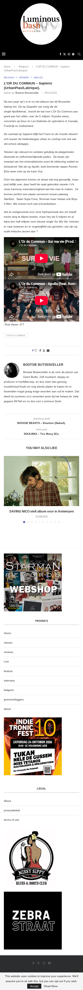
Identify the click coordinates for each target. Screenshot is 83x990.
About (7, 800)
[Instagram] (69, 54)
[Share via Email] (48, 350)
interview (9, 680)
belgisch (9, 690)
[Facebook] (60, 54)
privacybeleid (12, 810)
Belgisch (23, 66)
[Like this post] (35, 350)
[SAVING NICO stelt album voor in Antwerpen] (41, 481)
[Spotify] (73, 54)
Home (7, 66)
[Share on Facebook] (40, 350)
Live (6, 661)
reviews (8, 652)
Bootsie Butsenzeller (27, 92)
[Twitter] (64, 54)
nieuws (8, 642)
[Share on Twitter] (43, 350)
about (7, 708)
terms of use (11, 819)
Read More (51, 986)
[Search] (79, 54)
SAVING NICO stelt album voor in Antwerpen (41, 511)
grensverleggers (14, 699)
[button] (7, 489)
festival (8, 671)
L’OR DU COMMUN (15, 335)
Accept (34, 986)
